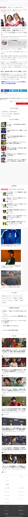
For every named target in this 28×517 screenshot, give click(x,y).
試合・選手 (10, 122)
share (6, 90)
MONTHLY (20, 189)
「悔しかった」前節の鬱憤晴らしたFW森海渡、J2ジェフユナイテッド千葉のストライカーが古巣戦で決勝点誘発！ (14, 467)
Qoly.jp (7, 516)
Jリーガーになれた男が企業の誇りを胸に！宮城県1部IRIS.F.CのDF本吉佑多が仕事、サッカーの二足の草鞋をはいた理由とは (14, 409)
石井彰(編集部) (10, 195)
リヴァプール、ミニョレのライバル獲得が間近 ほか (14, 316)
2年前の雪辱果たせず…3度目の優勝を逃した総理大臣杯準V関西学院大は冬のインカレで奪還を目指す (14, 429)
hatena (23, 90)
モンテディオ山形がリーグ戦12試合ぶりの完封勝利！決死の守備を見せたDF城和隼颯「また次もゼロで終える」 (14, 448)
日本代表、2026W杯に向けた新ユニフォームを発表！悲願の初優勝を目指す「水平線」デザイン (10, 246)
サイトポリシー (6, 510)
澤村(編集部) (5, 314)
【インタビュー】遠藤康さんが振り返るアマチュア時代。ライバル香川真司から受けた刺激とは (10, 287)
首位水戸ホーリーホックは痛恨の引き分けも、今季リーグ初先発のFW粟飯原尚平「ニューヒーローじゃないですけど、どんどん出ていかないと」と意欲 (14, 370)
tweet (15, 90)
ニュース (3, 464)
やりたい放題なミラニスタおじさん (11, 325)
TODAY (4, 189)
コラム (7, 480)
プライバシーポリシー (21, 506)
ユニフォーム (21, 491)
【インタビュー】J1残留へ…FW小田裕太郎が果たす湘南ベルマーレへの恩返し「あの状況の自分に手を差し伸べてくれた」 (11, 266)
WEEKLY (12, 189)
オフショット (7, 491)
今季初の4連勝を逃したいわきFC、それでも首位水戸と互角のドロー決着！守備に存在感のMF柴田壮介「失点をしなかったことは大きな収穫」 (14, 351)
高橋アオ (4, 452)
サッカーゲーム (7, 502)
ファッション (21, 495)
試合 (7, 122)
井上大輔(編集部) (14, 40)
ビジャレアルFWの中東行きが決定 (10, 330)
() (5, 111)
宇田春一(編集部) (6, 375)
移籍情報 (7, 484)
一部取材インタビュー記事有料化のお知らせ (15, 7)
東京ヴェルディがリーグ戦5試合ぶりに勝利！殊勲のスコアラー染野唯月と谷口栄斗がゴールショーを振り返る (14, 390)
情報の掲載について (21, 510)
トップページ (6, 506)
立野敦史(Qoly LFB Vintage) (12, 224)
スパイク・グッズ (7, 495)
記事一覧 (25, 47)
